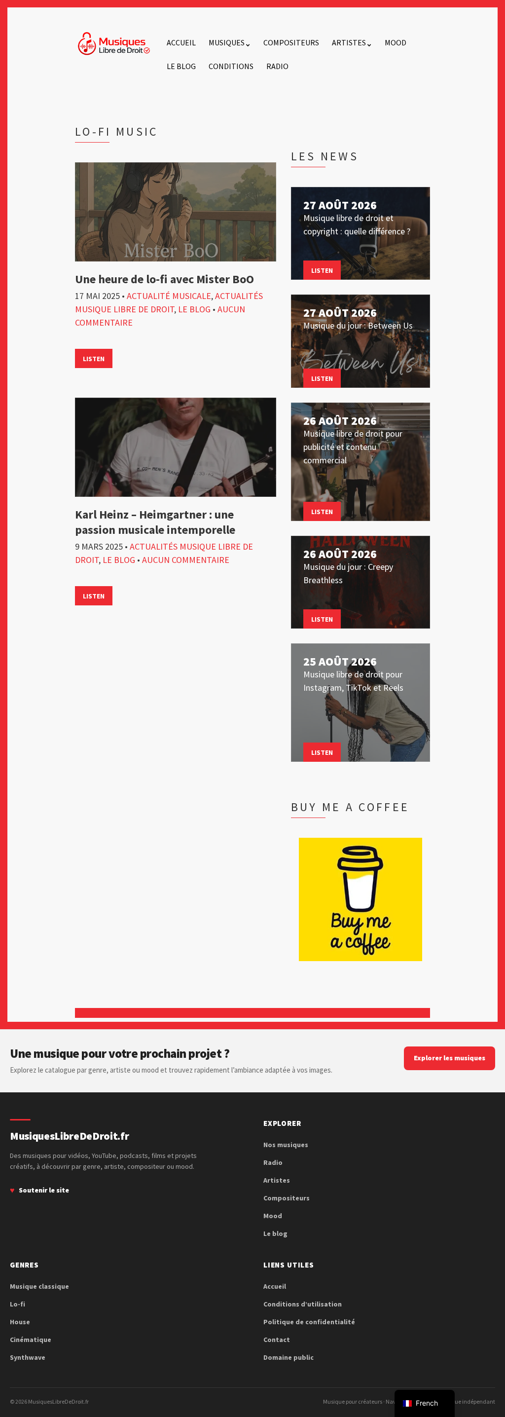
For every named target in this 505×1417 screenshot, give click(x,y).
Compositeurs (291, 42)
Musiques (227, 42)
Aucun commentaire (185, 559)
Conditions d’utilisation (302, 1304)
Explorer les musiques (449, 1057)
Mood (395, 42)
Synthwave (27, 1357)
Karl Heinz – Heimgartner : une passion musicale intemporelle (155, 522)
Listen (94, 358)
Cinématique (30, 1339)
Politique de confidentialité (309, 1321)
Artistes (349, 42)
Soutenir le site (44, 1190)
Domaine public (288, 1357)
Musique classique (39, 1286)
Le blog (181, 66)
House (20, 1321)
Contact (276, 1339)
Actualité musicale (169, 295)
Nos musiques (285, 1144)
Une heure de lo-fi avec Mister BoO (164, 279)
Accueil (181, 42)
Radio (277, 66)
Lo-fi (17, 1304)
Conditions (231, 66)
